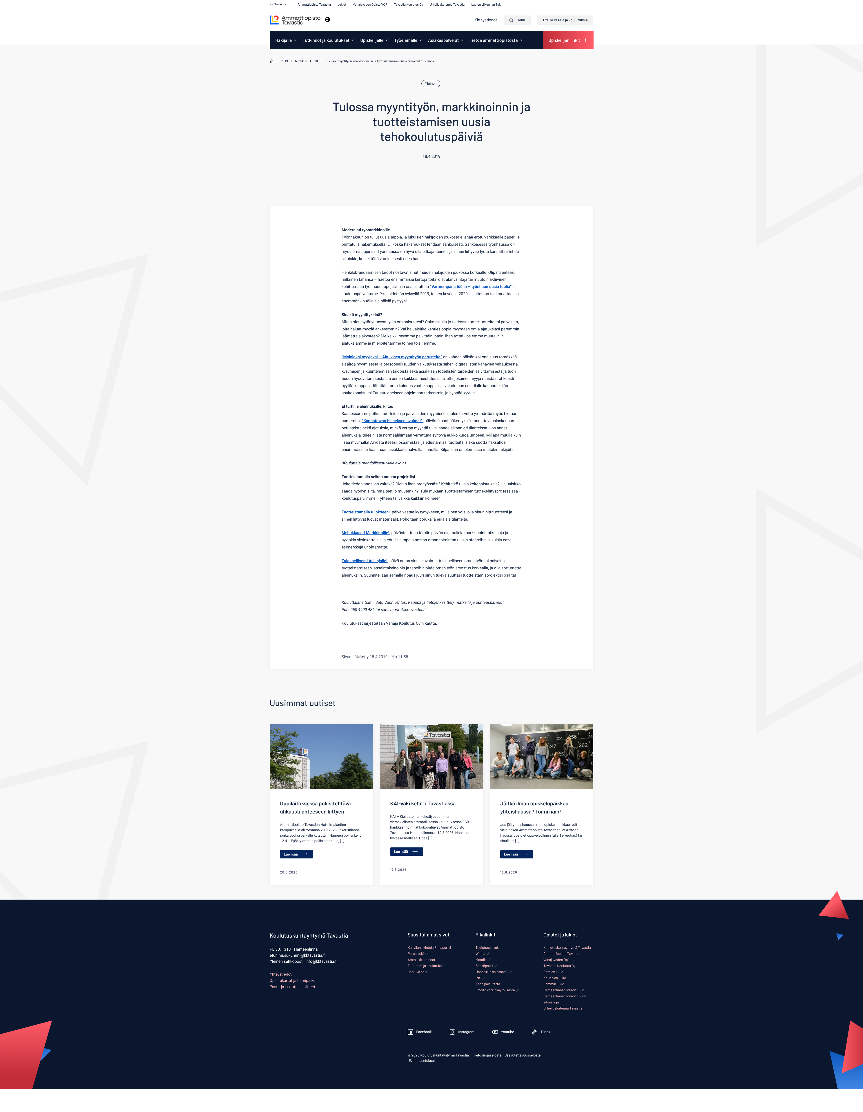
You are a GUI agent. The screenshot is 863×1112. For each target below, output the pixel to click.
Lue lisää (291, 854)
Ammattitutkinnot (421, 960)
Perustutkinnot (419, 954)
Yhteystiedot (486, 20)
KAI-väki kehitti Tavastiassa (423, 803)
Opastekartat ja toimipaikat (293, 980)
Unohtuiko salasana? (491, 972)
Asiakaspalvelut (443, 40)
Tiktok (545, 1032)
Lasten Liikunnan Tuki (486, 4)
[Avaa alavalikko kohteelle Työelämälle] (421, 40)
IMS (478, 978)
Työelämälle (405, 40)
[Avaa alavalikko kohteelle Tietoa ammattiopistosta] (521, 40)
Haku (521, 20)
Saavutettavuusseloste (523, 1055)
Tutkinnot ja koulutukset (325, 40)
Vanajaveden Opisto (558, 960)
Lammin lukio (553, 984)
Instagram (466, 1032)
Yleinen (431, 83)
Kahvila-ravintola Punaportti (429, 947)
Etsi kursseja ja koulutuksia (565, 20)
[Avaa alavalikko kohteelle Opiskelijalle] (387, 40)
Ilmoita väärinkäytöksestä (495, 990)
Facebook (424, 1032)
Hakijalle (283, 40)
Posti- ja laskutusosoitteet (292, 986)
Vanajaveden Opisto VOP (370, 4)
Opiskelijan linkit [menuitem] (564, 40)
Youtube (507, 1032)
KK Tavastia (278, 4)
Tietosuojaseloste (487, 1055)
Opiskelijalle (371, 40)
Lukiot (342, 4)
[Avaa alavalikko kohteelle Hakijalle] (295, 40)
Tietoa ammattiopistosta (493, 40)
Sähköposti (484, 966)
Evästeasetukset (422, 1060)
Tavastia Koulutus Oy (408, 4)
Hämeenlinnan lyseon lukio (563, 990)
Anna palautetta (488, 984)
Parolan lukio (553, 972)
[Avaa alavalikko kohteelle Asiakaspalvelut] (462, 40)
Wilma (480, 954)
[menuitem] (282, 40)
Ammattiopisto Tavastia (314, 4)
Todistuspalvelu (488, 947)
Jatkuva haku (418, 972)
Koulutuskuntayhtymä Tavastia (567, 947)
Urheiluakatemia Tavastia (447, 4)
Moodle (481, 960)
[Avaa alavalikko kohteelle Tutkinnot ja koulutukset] (353, 40)
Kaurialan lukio (554, 978)
